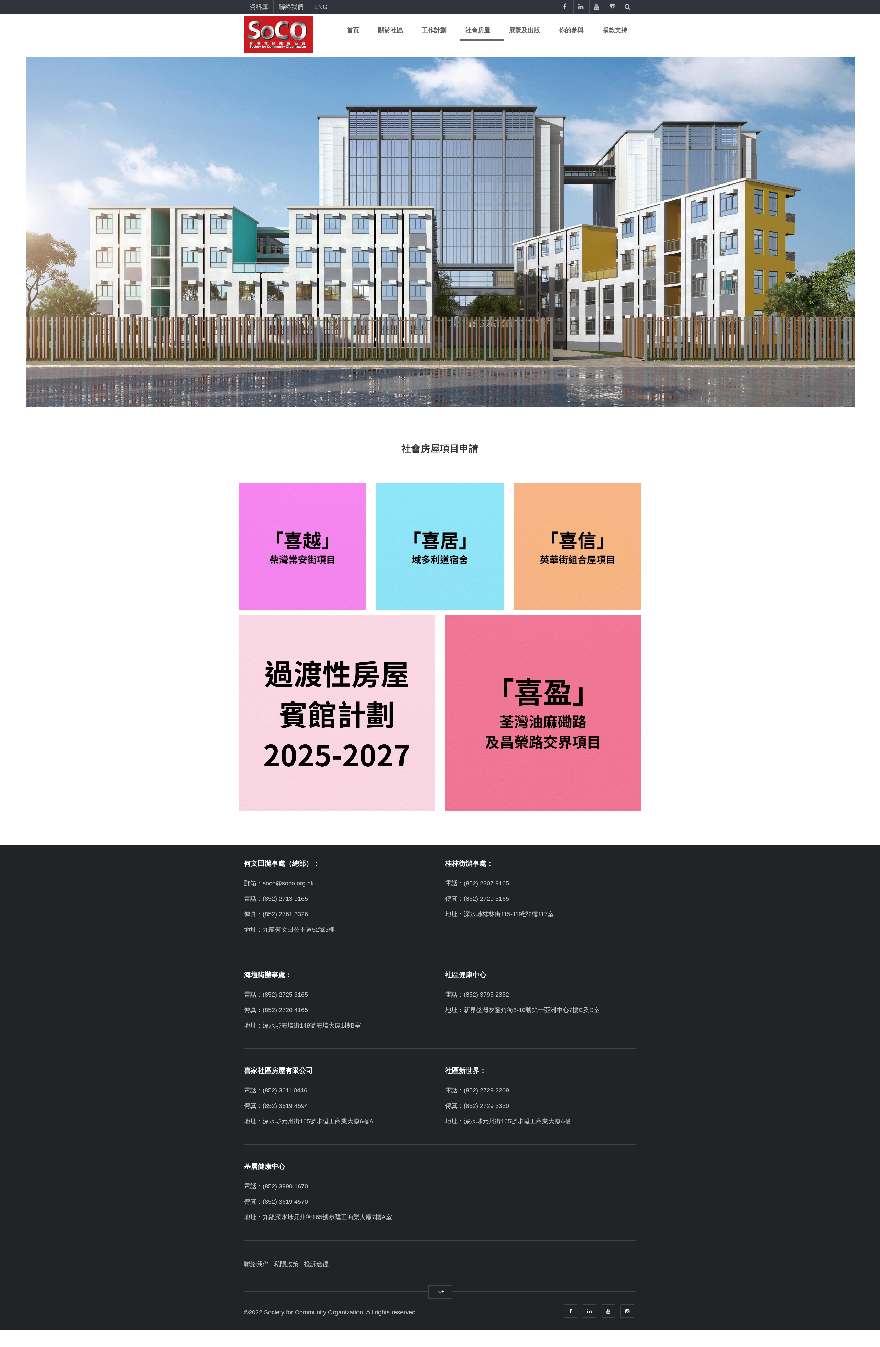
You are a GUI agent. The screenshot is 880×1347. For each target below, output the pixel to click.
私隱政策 (286, 1264)
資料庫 (259, 6)
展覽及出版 (524, 30)
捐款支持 (615, 30)
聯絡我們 (291, 6)
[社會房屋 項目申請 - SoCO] (278, 34)
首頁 (353, 30)
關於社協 (390, 30)
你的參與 (571, 30)
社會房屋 (477, 30)
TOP (440, 1291)
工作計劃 (434, 30)
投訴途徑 (316, 1264)
